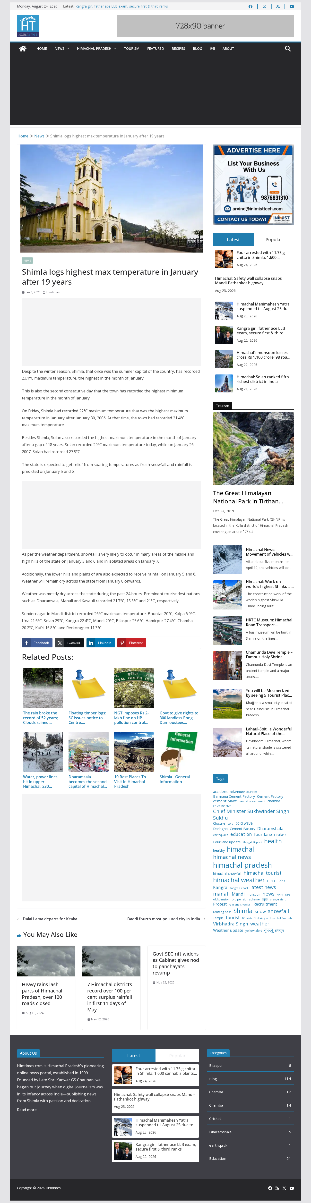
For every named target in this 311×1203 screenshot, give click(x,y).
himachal (240, 849)
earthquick (218, 1145)
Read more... (28, 1109)
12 (288, 1091)
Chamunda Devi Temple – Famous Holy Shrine (269, 654)
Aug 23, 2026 (225, 290)
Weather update (228, 930)
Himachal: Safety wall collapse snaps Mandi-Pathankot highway (248, 280)
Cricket (215, 1118)
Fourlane (280, 835)
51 (288, 1158)
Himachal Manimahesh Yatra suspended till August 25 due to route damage (263, 306)
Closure (219, 823)
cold (230, 824)
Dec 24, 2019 (223, 510)
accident (220, 791)
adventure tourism (243, 792)
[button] (66, 48)
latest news (263, 887)
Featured (155, 48)
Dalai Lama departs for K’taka (50, 919)
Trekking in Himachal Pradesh (273, 918)
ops (265, 899)
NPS (287, 894)
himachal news (232, 856)
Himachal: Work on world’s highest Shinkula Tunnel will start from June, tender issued (268, 584)
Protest (220, 903)
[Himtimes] (23, 48)
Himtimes (53, 292)
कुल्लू (268, 930)
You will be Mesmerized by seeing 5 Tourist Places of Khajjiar (269, 693)
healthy (219, 850)
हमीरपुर (279, 931)
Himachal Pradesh (94, 48)
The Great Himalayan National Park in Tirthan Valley (246, 497)
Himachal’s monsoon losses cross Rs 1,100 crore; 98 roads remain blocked (264, 355)
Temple (218, 918)
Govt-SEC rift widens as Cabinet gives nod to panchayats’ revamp (176, 963)
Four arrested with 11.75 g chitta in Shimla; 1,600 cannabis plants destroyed (261, 255)
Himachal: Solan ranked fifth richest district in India (263, 379)
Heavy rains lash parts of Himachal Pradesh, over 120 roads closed (42, 994)
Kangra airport (239, 888)
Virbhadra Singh (230, 924)
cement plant (225, 801)
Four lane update (227, 842)
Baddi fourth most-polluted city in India (163, 919)
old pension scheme (246, 899)
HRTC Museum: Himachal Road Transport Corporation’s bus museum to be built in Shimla (269, 622)
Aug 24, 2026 (247, 265)
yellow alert (253, 931)
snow (260, 911)
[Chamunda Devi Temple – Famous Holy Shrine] (227, 665)
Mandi (238, 894)
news (268, 893)
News (59, 48)
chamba (274, 801)
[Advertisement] (155, 91)
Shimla (242, 911)
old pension (221, 899)
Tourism (131, 48)
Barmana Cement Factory (234, 796)
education (241, 834)
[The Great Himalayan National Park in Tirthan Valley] (253, 448)
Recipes (178, 48)
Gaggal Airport (252, 842)
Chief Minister (222, 806)
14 (288, 1105)
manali (221, 893)
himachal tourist (262, 873)
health (273, 841)
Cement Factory (270, 796)
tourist (233, 917)
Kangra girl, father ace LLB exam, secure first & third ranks (122, 6)
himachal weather (239, 880)
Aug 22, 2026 (247, 340)
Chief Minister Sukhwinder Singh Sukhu (251, 814)
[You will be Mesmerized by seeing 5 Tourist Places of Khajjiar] (227, 704)
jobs (281, 881)
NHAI (280, 894)
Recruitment (265, 904)
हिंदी (212, 48)
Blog (197, 48)
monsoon (253, 895)
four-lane (263, 834)
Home (41, 48)
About (228, 48)
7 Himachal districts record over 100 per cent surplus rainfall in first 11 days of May (109, 997)
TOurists (247, 918)
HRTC (271, 881)
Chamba (216, 1091)
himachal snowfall (227, 873)
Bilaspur (216, 1065)
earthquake (220, 835)
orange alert (278, 899)
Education (217, 1158)
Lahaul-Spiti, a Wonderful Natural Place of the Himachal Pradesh (269, 731)
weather (259, 923)
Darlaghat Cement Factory (234, 829)
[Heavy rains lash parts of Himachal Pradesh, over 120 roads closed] (46, 949)
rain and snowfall (240, 904)
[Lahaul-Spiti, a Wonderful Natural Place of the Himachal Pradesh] (227, 742)
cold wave (244, 823)
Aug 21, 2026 (247, 389)
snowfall (278, 911)
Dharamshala (270, 828)
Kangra (220, 887)
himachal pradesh (242, 865)
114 (287, 1078)
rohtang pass (222, 912)
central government (252, 801)
